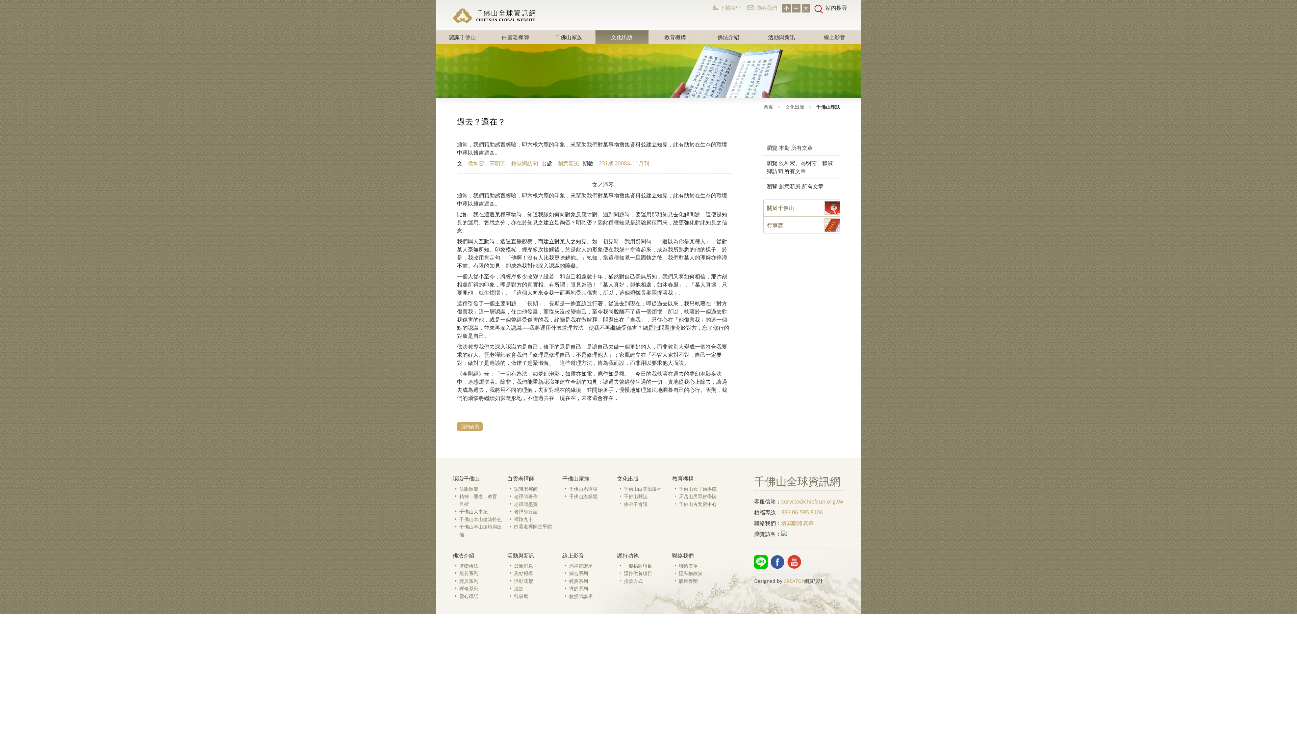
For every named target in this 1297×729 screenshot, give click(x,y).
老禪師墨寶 (526, 504)
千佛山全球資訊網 (495, 15)
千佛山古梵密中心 (698, 504)
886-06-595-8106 (802, 512)
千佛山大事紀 (473, 511)
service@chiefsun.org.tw (812, 501)
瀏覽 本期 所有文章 (790, 148)
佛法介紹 (728, 37)
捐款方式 (633, 581)
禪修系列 (468, 588)
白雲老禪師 (515, 37)
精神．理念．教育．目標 (480, 500)
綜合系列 (578, 573)
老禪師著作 (526, 496)
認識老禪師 (526, 489)
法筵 (519, 588)
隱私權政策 (691, 573)
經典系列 (468, 581)
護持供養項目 (638, 573)
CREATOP (794, 581)
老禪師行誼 (526, 511)
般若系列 (468, 573)
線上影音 (834, 37)
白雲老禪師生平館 (533, 526)
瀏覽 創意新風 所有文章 (795, 186)
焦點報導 (523, 573)
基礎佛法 (468, 566)
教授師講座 (581, 596)
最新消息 (523, 566)
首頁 (768, 107)
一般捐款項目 (638, 566)
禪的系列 (578, 588)
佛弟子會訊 (635, 504)
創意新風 (568, 163)
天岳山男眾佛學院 (698, 496)
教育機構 (675, 37)
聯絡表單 (688, 566)
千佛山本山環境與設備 (480, 530)
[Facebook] (777, 562)
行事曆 (521, 596)
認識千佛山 (462, 37)
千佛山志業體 (583, 496)
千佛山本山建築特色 (480, 519)
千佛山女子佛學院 (698, 489)
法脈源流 (468, 489)
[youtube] (794, 562)
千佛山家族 (568, 37)
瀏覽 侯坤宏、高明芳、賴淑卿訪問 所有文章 (800, 167)
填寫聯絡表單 (797, 523)
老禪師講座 (581, 566)
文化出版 (622, 37)
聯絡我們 (766, 7)
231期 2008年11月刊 (624, 163)
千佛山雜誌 (635, 496)
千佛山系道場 (583, 489)
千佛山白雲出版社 (643, 489)
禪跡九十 (523, 519)
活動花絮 (523, 581)
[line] (761, 562)
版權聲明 (688, 581)
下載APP (730, 7)
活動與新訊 (781, 37)
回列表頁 (469, 426)
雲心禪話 (468, 596)
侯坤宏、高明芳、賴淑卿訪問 (503, 163)
